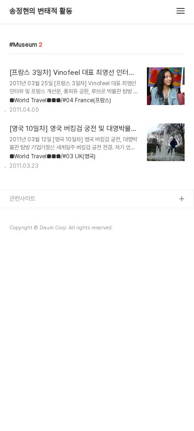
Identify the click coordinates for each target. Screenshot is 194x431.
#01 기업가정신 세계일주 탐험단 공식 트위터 (62, 229)
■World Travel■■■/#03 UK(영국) (52, 156)
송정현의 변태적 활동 (41, 11)
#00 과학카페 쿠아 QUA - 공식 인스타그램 (61, 214)
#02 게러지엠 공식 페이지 (41, 244)
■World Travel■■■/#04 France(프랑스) (60, 100)
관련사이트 (22, 198)
